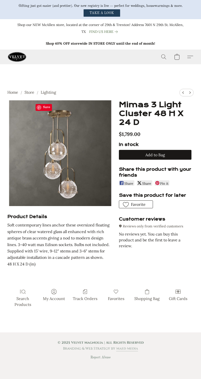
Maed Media (127, 348)
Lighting (48, 92)
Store (29, 92)
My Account (54, 298)
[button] (102, 13)
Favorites (116, 298)
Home (12, 92)
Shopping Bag (147, 298)
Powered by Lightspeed (101, 365)
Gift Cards (178, 298)
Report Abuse (100, 357)
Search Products (22, 301)
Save (46, 107)
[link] (104, 32)
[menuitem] (183, 92)
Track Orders (85, 298)
